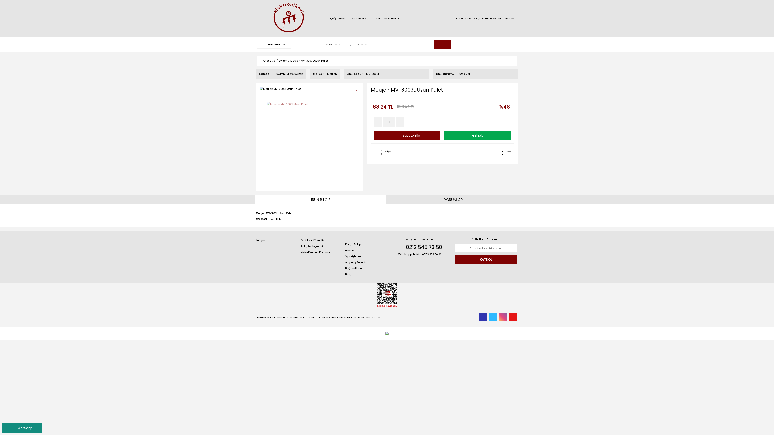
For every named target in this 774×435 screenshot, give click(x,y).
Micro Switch (295, 74)
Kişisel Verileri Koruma (315, 252)
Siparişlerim (353, 256)
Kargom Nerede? (387, 18)
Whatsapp (25, 428)
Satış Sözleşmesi (312, 246)
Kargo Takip (353, 244)
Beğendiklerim (354, 268)
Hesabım (351, 250)
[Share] (358, 95)
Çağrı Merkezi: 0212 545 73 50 (349, 18)
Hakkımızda (463, 18)
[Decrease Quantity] (378, 122)
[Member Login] (487, 44)
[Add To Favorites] (358, 88)
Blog (348, 274)
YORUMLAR (453, 199)
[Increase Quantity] (400, 122)
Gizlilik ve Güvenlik (312, 240)
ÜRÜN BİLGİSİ (320, 199)
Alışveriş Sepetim (356, 262)
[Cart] (511, 44)
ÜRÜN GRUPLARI (275, 44)
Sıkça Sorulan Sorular (488, 18)
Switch (280, 74)
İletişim (509, 18)
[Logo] (288, 18)
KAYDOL (486, 259)
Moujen (332, 74)
